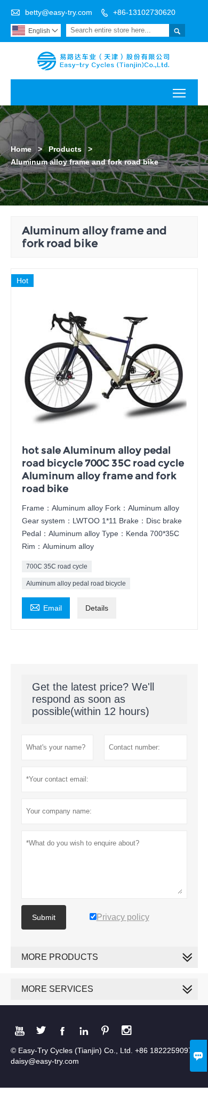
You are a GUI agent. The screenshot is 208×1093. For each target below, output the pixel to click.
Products (65, 149)
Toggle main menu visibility (179, 92)
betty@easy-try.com (58, 12)
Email (46, 606)
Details (96, 608)
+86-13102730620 (144, 12)
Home (21, 149)
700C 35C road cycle (56, 566)
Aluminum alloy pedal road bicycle (76, 583)
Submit (43, 917)
